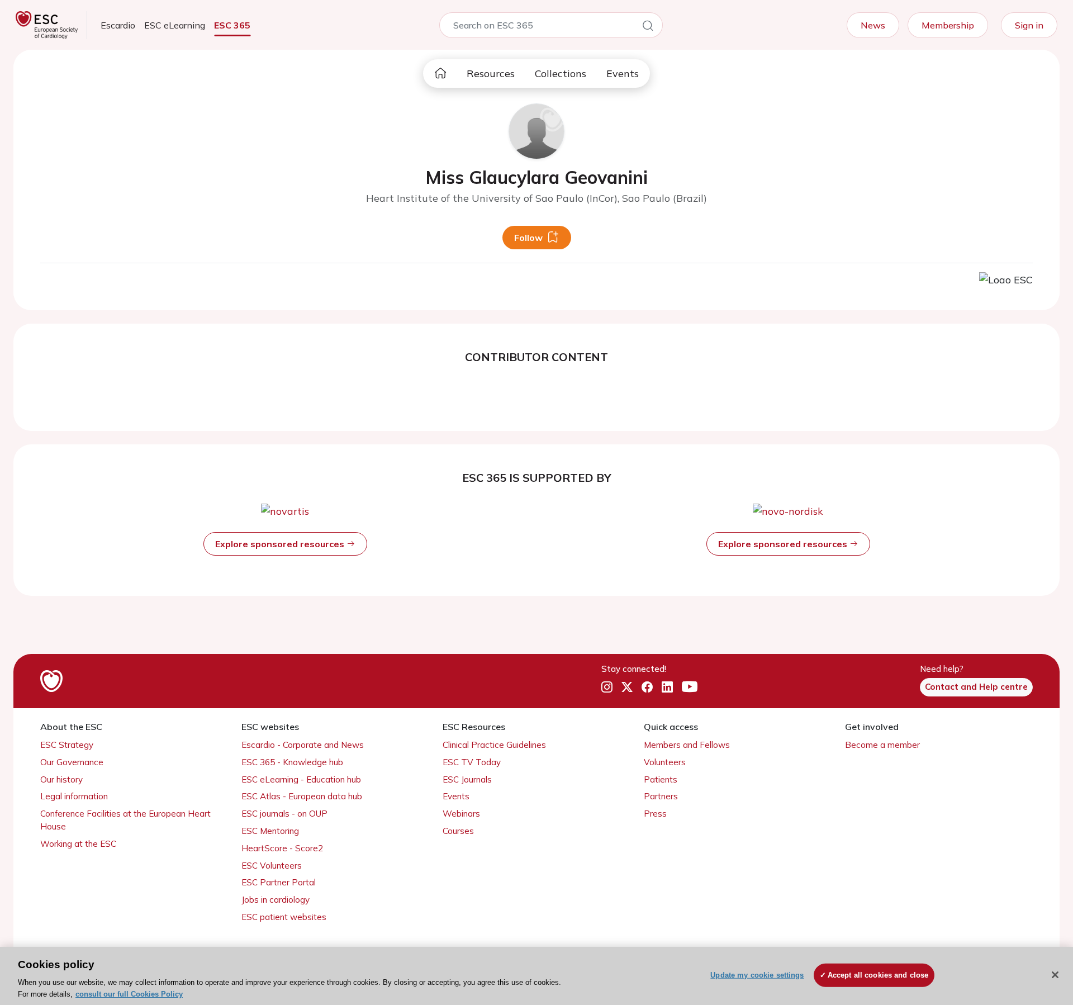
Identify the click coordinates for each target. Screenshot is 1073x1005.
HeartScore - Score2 (282, 848)
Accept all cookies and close (878, 975)
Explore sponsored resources (280, 543)
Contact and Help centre (976, 686)
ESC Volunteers (271, 865)
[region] (536, 976)
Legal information (74, 796)
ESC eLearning (174, 25)
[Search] (647, 27)
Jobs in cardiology (275, 899)
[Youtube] (689, 687)
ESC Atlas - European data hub (301, 796)
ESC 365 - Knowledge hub (292, 762)
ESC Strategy (66, 744)
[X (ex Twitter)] (627, 687)
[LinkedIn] (667, 687)
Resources (491, 73)
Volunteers (665, 762)
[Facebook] (647, 687)
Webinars (461, 813)
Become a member (882, 744)
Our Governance (71, 762)
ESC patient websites (283, 917)
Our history (61, 779)
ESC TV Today (472, 762)
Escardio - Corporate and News (302, 744)
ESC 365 (232, 25)
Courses (458, 831)
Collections (560, 73)
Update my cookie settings (757, 975)
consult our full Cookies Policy (129, 993)
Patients (660, 779)
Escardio (118, 25)
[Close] (1055, 975)
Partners (661, 796)
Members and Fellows (687, 744)
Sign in (1029, 25)
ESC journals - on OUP (284, 813)
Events (622, 73)
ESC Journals (467, 779)
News (873, 25)
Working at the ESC (78, 843)
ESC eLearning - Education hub (301, 779)
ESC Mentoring (270, 831)
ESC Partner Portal (278, 882)
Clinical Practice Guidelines (494, 744)
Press (655, 813)
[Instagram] (607, 687)
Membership (948, 25)
